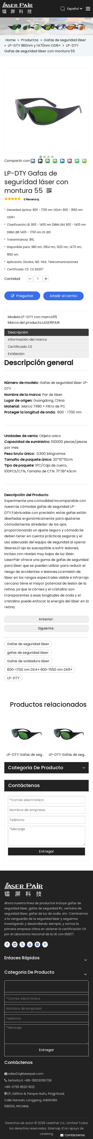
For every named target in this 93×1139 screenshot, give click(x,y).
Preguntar (25, 295)
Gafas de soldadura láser (28, 661)
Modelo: (14, 316)
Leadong (46, 1134)
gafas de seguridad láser (28, 652)
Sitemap (54, 1128)
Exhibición (16, 353)
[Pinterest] (45, 944)
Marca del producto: (25, 322)
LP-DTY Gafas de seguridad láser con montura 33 (25, 754)
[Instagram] (37, 944)
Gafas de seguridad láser (28, 643)
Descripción (18, 332)
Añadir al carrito (63, 295)
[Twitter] (22, 944)
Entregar (46, 851)
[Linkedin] (15, 944)
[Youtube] (30, 944)
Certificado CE (20, 346)
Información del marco (27, 339)
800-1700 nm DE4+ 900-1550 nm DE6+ (39, 669)
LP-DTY (13, 678)
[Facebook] (7, 944)
